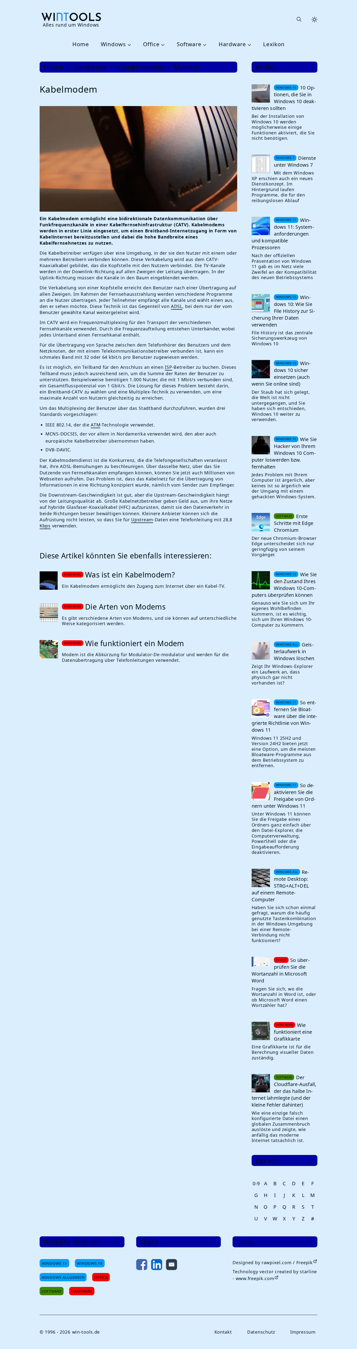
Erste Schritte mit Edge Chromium (293, 523)
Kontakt (223, 1332)
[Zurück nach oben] (345, 1337)
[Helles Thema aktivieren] (314, 19)
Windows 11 (54, 1263)
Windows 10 (89, 1263)
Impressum (302, 1332)
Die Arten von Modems (125, 607)
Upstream (142, 519)
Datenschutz (261, 1332)
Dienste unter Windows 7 (295, 161)
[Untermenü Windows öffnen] (128, 44)
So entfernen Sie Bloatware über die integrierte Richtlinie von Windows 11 (284, 716)
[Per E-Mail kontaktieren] (171, 1265)
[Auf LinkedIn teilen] (156, 1265)
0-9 (256, 1183)
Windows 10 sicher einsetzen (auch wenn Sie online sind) (281, 373)
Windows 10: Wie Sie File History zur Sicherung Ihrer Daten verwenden (283, 311)
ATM (95, 425)
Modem (187, 67)
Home (80, 44)
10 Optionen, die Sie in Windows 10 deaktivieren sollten (284, 97)
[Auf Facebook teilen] (141, 1265)
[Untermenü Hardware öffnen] (248, 44)
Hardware (232, 44)
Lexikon (274, 44)
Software (189, 44)
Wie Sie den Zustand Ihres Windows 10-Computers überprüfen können (284, 584)
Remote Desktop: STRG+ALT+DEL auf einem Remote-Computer (280, 886)
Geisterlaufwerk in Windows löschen (294, 651)
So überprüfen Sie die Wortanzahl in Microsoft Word (281, 970)
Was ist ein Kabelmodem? (130, 575)
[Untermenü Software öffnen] (204, 44)
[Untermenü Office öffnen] (162, 44)
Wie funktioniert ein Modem (134, 643)
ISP (168, 367)
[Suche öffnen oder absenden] (299, 19)
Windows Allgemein (63, 1277)
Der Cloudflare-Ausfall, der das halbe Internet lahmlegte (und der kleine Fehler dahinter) (284, 1091)
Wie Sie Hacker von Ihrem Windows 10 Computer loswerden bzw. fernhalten (284, 453)
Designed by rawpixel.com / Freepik (272, 1262)
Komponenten (140, 67)
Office (151, 44)
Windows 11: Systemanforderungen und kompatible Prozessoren (283, 234)
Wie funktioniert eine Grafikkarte (293, 1032)
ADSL (176, 306)
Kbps (45, 526)
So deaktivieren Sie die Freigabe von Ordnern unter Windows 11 (283, 795)
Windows (113, 44)
